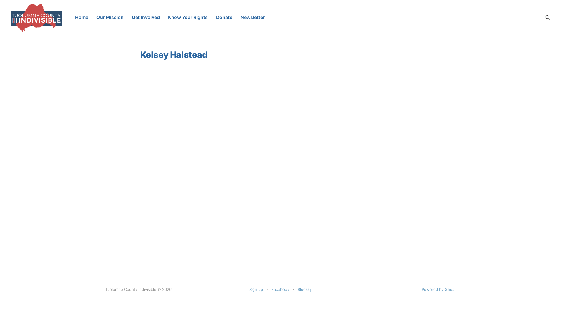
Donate (224, 17)
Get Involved (146, 17)
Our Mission (110, 17)
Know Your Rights (188, 17)
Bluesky (305, 289)
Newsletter (252, 17)
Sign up (256, 289)
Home (81, 17)
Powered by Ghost (439, 289)
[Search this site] (547, 17)
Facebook (280, 289)
